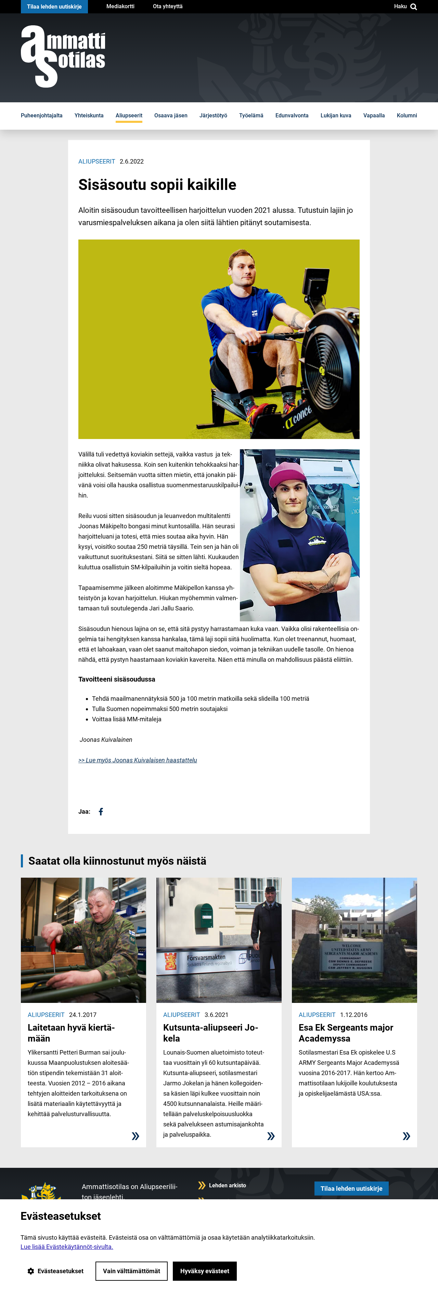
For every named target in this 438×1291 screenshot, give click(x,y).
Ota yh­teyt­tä (168, 6)
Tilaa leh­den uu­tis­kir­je (54, 6)
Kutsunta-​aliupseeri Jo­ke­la (210, 1032)
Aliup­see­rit (129, 115)
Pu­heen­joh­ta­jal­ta (42, 115)
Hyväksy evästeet (204, 1271)
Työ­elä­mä (251, 115)
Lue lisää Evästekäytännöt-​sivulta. (67, 1246)
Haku (400, 6)
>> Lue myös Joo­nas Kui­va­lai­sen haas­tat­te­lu (137, 760)
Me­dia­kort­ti (120, 6)
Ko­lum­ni (407, 115)
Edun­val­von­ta (292, 115)
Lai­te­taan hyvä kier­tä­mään (71, 1032)
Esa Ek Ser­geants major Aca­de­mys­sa (346, 1032)
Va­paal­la (374, 115)
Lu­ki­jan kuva (336, 115)
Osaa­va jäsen (171, 115)
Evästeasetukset (60, 1271)
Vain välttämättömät (131, 1271)
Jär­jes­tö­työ (213, 115)
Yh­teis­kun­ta (89, 115)
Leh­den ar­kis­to (227, 1185)
